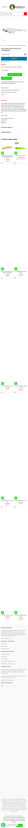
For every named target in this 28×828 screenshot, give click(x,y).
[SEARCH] (25, 13)
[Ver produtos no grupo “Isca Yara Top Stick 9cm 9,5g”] (2, 612)
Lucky (10, 92)
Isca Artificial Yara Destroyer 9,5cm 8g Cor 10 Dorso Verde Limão (7, 157)
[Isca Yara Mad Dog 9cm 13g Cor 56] (7, 445)
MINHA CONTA (4, 644)
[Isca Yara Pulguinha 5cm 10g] (20, 445)
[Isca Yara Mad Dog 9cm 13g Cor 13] (20, 331)
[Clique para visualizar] (3, 40)
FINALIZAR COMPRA (5, 648)
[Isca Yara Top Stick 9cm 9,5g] (7, 560)
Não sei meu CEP (5, 61)
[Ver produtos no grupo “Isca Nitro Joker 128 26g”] (15, 153)
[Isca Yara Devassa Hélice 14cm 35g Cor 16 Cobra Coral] (7, 216)
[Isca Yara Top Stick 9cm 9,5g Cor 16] (20, 560)
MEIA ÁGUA (17, 90)
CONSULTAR (14, 58)
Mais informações (10, 825)
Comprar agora (6, 78)
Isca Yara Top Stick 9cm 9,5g (7, 615)
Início (2, 45)
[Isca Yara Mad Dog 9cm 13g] (7, 331)
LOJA (5, 45)
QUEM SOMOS (4, 656)
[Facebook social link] (5, 95)
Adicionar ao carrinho (15, 74)
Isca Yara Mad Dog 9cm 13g (7, 385)
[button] (2, 153)
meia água (14, 92)
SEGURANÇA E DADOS (6, 654)
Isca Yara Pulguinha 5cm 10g (20, 500)
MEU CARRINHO (4, 646)
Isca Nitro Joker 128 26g (20, 155)
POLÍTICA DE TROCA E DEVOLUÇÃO (8, 661)
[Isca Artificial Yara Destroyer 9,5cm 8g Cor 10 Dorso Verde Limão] (7, 148)
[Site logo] (17, 6)
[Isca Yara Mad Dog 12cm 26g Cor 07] (20, 216)
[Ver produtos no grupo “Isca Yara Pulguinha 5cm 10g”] (15, 498)
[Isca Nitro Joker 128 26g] (20, 148)
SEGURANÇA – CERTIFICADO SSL (8, 663)
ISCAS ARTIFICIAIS (10, 90)
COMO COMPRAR (4, 659)
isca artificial (6, 92)
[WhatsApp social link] (6, 95)
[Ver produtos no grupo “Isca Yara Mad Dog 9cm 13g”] (2, 383)
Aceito (19, 825)
